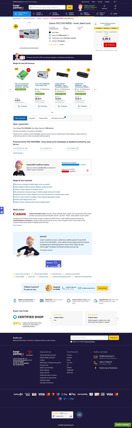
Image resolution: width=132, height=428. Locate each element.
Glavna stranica (17, 18)
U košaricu (111, 45)
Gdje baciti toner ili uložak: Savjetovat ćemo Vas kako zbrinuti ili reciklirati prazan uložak (42, 194)
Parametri (32, 118)
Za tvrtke (100, 1)
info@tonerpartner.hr (88, 288)
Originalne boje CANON (72, 274)
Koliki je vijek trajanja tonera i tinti (25, 199)
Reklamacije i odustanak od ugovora (50, 362)
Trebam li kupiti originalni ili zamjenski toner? (29, 189)
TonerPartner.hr (72, 352)
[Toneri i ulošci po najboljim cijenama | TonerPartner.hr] (18, 7)
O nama (69, 355)
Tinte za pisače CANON (41, 274)
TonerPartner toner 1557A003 (69, 162)
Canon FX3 (46, 18)
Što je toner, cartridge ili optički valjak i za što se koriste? (32, 184)
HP (68, 365)
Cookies (42, 360)
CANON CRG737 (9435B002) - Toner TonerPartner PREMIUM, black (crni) (62, 86)
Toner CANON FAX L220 (20, 150)
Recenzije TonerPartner (47, 383)
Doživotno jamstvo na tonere (48, 375)
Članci (93, 1)
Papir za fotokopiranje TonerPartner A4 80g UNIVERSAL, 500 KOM (22, 85)
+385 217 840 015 (90, 7)
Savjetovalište (43, 118)
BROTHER (70, 373)
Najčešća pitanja (45, 380)
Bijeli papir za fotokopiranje (83, 276)
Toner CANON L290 (73, 148)
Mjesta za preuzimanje (46, 367)
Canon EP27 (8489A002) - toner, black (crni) (42, 84)
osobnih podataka (90, 341)
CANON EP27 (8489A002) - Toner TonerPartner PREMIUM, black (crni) (82, 86)
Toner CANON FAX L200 (20, 148)
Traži (69, 7)
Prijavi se (104, 8)
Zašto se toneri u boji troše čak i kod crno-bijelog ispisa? (32, 202)
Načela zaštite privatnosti (47, 357)
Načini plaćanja (44, 370)
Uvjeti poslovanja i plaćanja (48, 355)
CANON (39, 18)
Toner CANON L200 (46, 150)
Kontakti (107, 1)
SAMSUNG (70, 370)
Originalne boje (56, 274)
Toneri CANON (19, 276)
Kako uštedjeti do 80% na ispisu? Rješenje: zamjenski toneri (33, 187)
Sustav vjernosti (44, 373)
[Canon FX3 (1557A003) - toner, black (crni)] (29, 44)
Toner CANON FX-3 (45, 148)
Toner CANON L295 (73, 150)
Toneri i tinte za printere (29, 18)
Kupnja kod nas (45, 352)
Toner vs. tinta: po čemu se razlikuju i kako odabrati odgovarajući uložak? (37, 197)
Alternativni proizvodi (58, 118)
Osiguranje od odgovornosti (48, 378)
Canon (79, 28)
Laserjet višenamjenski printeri (62, 276)
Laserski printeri (43, 276)
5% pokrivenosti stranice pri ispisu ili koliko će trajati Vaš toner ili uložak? (37, 192)
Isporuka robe (85, 1)
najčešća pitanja (45, 134)
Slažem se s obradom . (83, 341)
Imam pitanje (102, 288)
